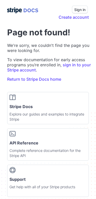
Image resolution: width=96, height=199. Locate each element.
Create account (74, 17)
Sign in (80, 9)
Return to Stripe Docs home (34, 79)
